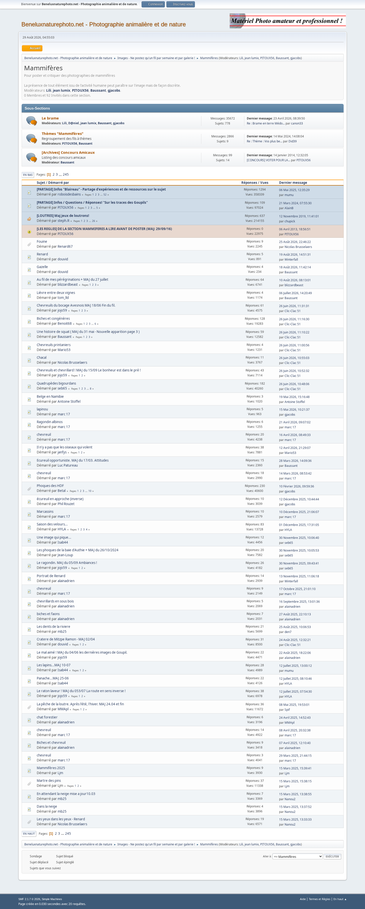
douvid (63, 259)
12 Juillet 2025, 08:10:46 (295, 678)
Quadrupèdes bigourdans (56, 383)
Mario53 (64, 350)
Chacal (41, 357)
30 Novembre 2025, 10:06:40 (299, 538)
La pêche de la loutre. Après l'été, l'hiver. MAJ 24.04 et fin (80, 704)
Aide (303, 899)
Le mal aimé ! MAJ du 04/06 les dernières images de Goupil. (82, 652)
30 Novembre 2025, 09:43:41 (299, 563)
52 (105, 194)
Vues (264, 182)
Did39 (293, 141)
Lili (241, 58)
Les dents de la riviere (53, 626)
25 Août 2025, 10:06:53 (295, 627)
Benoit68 (65, 323)
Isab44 (63, 542)
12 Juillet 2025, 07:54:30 (295, 691)
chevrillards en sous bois (55, 601)
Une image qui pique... (54, 537)
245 (66, 174)
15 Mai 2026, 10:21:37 (294, 409)
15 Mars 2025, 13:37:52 (295, 807)
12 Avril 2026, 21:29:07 (295, 448)
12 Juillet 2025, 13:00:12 (295, 666)
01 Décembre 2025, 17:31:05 (299, 525)
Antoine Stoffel (69, 401)
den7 (288, 632)
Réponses (249, 182)
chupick (290, 221)
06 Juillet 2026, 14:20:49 (295, 293)
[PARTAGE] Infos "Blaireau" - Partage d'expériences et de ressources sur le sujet (101, 189)
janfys (62, 452)
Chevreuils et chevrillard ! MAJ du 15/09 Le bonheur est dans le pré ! (89, 370)
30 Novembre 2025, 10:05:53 (299, 550)
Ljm (60, 773)
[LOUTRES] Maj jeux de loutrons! (63, 215)
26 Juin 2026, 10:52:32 (294, 371)
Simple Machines (52, 899)
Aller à (267, 856)
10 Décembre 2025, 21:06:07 (299, 512)
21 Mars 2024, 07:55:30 (295, 203)
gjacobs (295, 58)
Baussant (282, 58)
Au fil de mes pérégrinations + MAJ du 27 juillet (72, 279)
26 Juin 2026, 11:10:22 (294, 332)
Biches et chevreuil (51, 742)
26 (93, 221)
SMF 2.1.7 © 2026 (29, 899)
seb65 (62, 388)
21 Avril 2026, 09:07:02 (295, 422)
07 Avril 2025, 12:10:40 (295, 743)
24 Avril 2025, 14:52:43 (295, 717)
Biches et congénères (53, 318)
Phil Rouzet (66, 504)
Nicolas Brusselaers (298, 247)
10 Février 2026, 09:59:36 (296, 486)
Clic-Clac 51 (293, 311)
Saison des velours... (52, 524)
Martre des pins (49, 780)
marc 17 (64, 414)
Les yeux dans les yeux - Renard (61, 819)
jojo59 (62, 310)
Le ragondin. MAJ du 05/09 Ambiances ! (67, 562)
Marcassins (45, 511)
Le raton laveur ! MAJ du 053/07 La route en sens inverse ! (81, 691)
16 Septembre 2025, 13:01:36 (299, 601)
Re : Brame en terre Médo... (266, 123)
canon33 (297, 123)
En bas (28, 175)
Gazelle (42, 267)
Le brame (50, 118)
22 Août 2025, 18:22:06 (295, 653)
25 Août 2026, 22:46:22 (295, 242)
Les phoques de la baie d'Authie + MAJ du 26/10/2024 (77, 550)
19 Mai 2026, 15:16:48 (294, 397)
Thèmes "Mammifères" (62, 133)
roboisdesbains (69, 194)
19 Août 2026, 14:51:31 (295, 254)
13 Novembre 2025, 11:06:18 (299, 576)
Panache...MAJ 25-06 (53, 678)
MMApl (63, 709)
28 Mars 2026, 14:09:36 (295, 461)
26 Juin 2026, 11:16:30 (294, 319)
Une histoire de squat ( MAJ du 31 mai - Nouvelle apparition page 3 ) (88, 331)
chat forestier (47, 717)
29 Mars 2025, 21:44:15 (295, 755)
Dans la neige (47, 806)
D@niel (73, 123)
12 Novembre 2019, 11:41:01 (299, 216)
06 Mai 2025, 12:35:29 (294, 190)
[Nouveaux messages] (31, 120)
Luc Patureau (68, 465)
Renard (42, 254)
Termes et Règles (319, 899)
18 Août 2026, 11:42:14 (295, 267)
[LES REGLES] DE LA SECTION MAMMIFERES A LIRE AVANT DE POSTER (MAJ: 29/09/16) (104, 229)
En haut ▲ (340, 899)
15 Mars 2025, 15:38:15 (295, 781)
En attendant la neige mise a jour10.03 (66, 793)
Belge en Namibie (50, 396)
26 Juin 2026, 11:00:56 (294, 345)
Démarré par (58, 182)
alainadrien (66, 581)
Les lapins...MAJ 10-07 (54, 665)
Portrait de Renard (51, 576)
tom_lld (63, 297)
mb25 (62, 631)
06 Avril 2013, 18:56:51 (295, 229)
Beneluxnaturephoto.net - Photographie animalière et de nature (103, 24)
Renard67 (65, 246)
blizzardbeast (68, 284)
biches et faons (48, 614)
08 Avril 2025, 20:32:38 (295, 730)
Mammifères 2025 (51, 768)
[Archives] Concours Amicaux (68, 152)
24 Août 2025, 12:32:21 (295, 640)
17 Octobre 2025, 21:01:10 (297, 589)
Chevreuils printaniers (54, 345)
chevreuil (44, 434)
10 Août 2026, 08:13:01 (295, 280)
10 (89, 491)
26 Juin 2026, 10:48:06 (294, 384)
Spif (287, 710)
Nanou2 (290, 799)
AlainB (289, 208)
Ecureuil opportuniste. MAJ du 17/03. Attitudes (73, 460)
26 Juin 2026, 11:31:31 (294, 306)
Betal (62, 490)
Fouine (42, 241)
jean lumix (252, 58)
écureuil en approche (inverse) (60, 499)
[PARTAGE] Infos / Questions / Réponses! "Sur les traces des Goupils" (92, 202)
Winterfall (291, 259)
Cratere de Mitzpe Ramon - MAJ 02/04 (66, 639)
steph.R (63, 220)
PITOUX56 (267, 58)
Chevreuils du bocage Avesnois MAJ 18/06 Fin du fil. (76, 305)
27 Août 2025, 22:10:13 (295, 614)
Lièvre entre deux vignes (56, 292)
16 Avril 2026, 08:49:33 (295, 435)
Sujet (41, 182)
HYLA (62, 529)
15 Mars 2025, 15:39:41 (295, 768)
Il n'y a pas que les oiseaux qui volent (64, 447)
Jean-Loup (65, 555)
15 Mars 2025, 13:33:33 (295, 819)
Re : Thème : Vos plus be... (264, 141)
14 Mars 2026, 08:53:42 (295, 473)
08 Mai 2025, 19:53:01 (294, 705)
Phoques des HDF (50, 485)
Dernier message (293, 182)
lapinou (42, 409)
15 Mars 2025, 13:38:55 (295, 794)
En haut (29, 833)
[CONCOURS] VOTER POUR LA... (268, 160)
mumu (289, 195)
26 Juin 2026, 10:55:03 (294, 358)
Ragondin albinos (50, 422)
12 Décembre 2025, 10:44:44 (299, 499)
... (61, 174)
